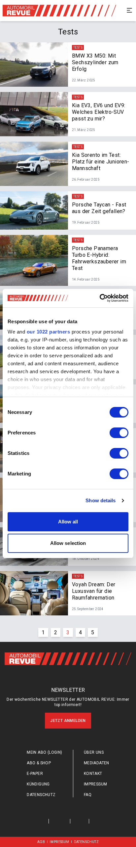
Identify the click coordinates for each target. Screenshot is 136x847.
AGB (41, 842)
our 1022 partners (48, 331)
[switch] (119, 432)
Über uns (94, 752)
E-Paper (35, 773)
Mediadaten (96, 763)
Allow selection (68, 543)
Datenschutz (41, 794)
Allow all (68, 521)
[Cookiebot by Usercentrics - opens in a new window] (99, 298)
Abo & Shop (39, 763)
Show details (100, 500)
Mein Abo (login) (44, 752)
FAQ (87, 794)
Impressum (95, 784)
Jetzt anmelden (68, 720)
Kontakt (93, 773)
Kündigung (38, 784)
